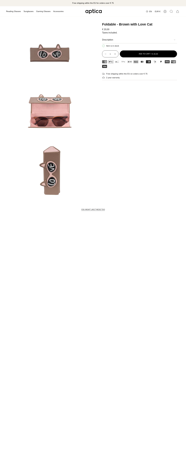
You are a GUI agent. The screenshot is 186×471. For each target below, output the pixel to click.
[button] (13, 11)
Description (107, 40)
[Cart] (177, 11)
